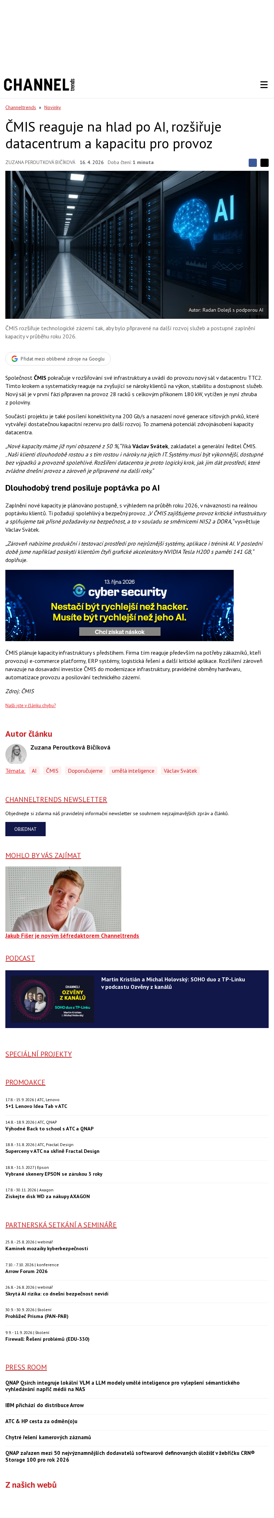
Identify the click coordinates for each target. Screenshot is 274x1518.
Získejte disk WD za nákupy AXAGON (47, 1196)
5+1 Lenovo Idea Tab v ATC (36, 1106)
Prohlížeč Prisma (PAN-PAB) (36, 1316)
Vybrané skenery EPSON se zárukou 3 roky (53, 1173)
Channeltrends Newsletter (56, 799)
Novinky (52, 107)
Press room (26, 1367)
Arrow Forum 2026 (26, 1271)
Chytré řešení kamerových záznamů (48, 1437)
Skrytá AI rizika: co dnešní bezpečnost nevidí (56, 1293)
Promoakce (25, 1082)
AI (34, 770)
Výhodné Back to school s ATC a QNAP (49, 1128)
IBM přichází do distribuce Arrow (44, 1405)
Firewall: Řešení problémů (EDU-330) (47, 1338)
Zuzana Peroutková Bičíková (40, 162)
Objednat (25, 829)
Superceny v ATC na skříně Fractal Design (52, 1151)
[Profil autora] (16, 754)
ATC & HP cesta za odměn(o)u (41, 1421)
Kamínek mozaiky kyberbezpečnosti (46, 1248)
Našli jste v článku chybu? (30, 705)
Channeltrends (20, 107)
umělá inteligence (133, 770)
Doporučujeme (85, 770)
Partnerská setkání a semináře (61, 1225)
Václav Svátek (180, 770)
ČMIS (52, 770)
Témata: (15, 770)
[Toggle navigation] (264, 84)
